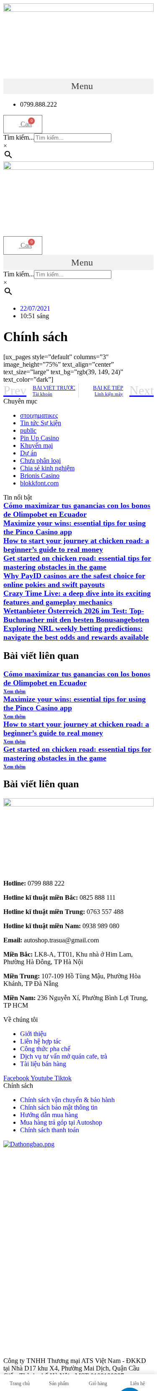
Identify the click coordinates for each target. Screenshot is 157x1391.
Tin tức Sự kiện (40, 422)
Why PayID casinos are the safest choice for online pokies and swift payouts (74, 580)
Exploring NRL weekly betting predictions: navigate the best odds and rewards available (76, 632)
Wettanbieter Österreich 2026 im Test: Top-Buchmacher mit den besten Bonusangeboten (76, 615)
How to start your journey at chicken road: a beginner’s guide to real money (76, 545)
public (28, 430)
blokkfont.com (39, 483)
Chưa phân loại (40, 460)
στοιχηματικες (39, 415)
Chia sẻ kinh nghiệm (47, 468)
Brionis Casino (39, 475)
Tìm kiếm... (18, 137)
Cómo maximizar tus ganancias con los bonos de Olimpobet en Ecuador (76, 509)
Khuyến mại (36, 445)
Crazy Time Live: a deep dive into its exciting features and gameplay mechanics (77, 597)
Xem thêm (14, 691)
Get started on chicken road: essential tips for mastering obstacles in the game (77, 562)
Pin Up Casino (39, 438)
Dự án (28, 453)
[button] (78, 86)
